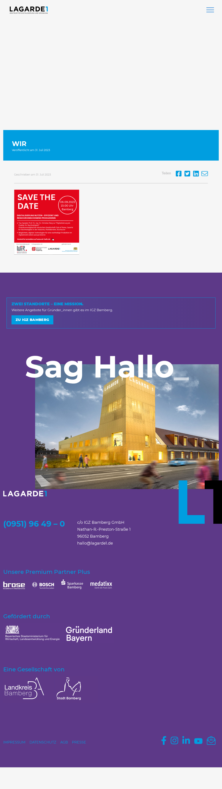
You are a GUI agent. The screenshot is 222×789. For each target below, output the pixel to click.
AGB (64, 742)
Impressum (14, 742)
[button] (210, 10)
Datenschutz (42, 742)
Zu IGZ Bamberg (32, 320)
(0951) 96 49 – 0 (34, 524)
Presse (79, 742)
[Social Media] (179, 176)
